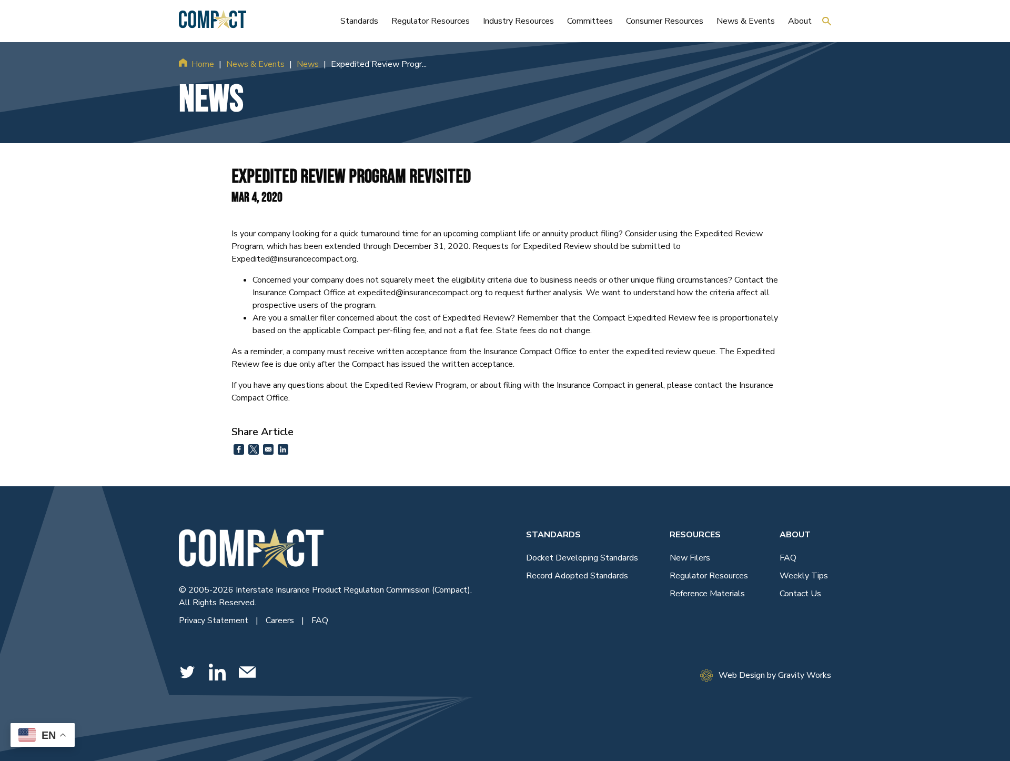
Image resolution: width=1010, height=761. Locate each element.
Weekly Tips (804, 576)
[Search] (826, 21)
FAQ (319, 620)
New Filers (690, 558)
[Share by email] (268, 449)
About (795, 534)
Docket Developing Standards (582, 558)
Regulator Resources (709, 576)
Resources (695, 534)
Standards (553, 534)
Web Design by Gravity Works (775, 675)
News (308, 64)
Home (202, 64)
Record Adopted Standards (577, 576)
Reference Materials (707, 593)
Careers (281, 620)
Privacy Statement (214, 620)
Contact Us (800, 593)
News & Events (255, 64)
